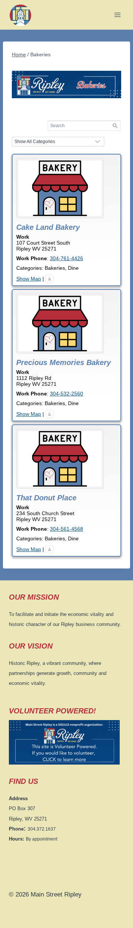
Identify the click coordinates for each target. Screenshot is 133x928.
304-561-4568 (66, 529)
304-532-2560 (66, 394)
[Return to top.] (49, 279)
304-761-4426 (66, 258)
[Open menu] (117, 14)
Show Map (28, 279)
